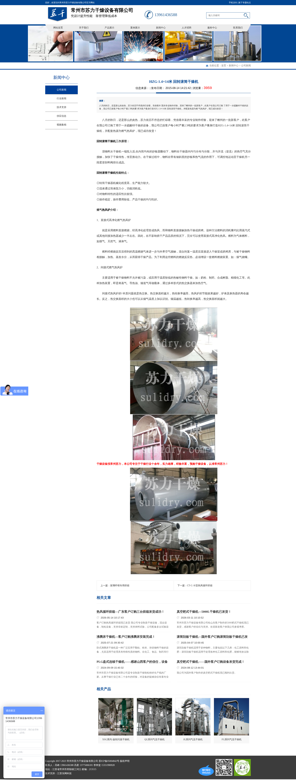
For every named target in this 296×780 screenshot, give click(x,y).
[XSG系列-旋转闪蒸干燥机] (116, 717)
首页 (223, 65)
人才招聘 (186, 27)
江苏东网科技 (64, 773)
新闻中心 (161, 27)
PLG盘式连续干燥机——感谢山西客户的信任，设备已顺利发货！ (132, 662)
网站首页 (58, 27)
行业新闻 (61, 98)
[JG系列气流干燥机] (193, 717)
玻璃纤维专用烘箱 (119, 585)
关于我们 (84, 27)
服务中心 (212, 27)
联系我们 (238, 27)
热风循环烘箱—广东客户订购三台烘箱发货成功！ (130, 611)
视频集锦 (61, 124)
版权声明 (125, 761)
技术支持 (61, 107)
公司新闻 (246, 65)
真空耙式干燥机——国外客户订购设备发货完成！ (211, 661)
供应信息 (61, 116)
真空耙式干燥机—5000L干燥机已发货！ (204, 611)
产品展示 (109, 27)
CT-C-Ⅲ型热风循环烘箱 (199, 585)
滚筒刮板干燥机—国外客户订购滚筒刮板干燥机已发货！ (212, 637)
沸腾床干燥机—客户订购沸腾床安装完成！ (126, 636)
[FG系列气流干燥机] (231, 717)
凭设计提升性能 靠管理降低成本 (102, 13)
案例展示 (135, 27)
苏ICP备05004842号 (109, 761)
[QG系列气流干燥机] (154, 717)
